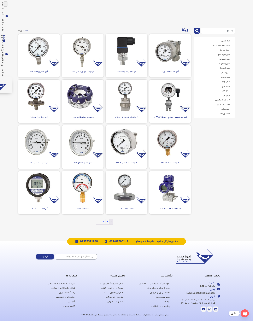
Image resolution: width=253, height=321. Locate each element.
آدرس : (211, 296)
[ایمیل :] (218, 289)
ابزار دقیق (225, 41)
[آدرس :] (218, 296)
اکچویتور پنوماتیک (221, 45)
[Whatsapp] (4, 39)
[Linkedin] (4, 36)
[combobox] (218, 31)
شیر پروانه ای (224, 54)
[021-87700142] (106, 241)
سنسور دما (225, 113)
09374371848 (89, 241)
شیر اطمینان (224, 68)
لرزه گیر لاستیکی (222, 100)
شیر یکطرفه (224, 63)
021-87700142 (118, 241)
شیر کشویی (224, 59)
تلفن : (212, 282)
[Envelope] (4, 41)
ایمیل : (211, 289)
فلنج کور (226, 91)
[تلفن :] (218, 284)
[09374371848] (76, 241)
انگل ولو (226, 81)
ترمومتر (226, 95)
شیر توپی (225, 77)
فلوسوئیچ (225, 109)
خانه (26, 30)
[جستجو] (197, 31)
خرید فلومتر (225, 50)
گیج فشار (226, 72)
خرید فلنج (225, 86)
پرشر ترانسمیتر (223, 104)
